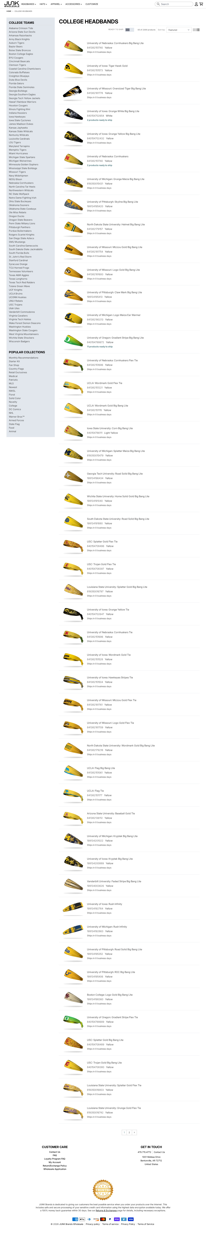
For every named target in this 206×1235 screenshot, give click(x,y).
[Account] (196, 4)
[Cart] (201, 4)
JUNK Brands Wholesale (71, 1224)
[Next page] (134, 1132)
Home (8, 11)
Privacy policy (93, 1224)
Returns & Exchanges (106, 1210)
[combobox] (174, 4)
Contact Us (159, 1152)
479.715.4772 (144, 1152)
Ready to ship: (116, 29)
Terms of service (110, 1224)
